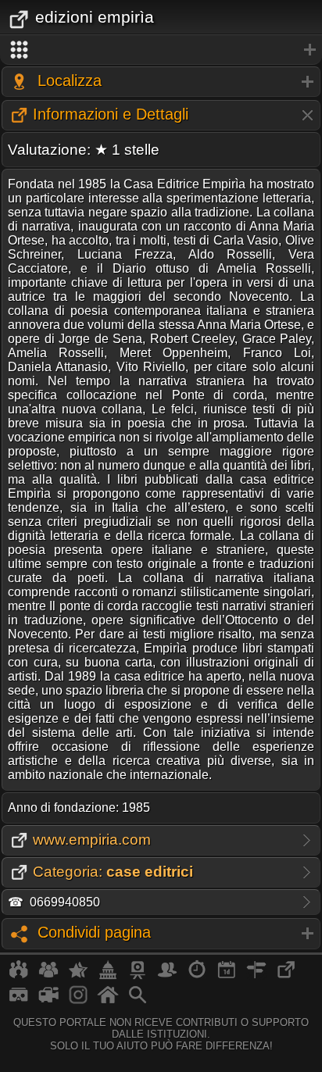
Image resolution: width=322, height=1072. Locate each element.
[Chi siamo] (48, 976)
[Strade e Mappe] (256, 976)
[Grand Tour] (78, 976)
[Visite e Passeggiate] (19, 976)
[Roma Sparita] (137, 976)
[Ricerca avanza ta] (137, 1001)
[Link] (286, 976)
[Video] (48, 1001)
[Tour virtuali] (19, 1001)
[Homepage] (108, 1001)
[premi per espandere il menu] (161, 50)
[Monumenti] (108, 976)
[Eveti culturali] (227, 976)
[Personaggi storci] (167, 976)
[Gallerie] (78, 1001)
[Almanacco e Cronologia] (197, 976)
